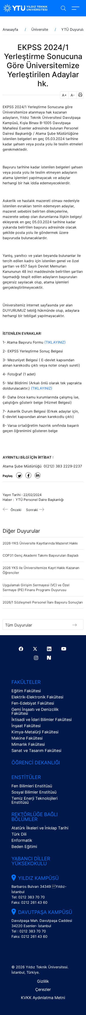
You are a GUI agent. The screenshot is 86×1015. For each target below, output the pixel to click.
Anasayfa (10, 29)
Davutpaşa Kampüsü (45, 912)
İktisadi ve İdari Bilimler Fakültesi (41, 719)
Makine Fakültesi (27, 738)
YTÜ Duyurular (73, 29)
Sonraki (32, 510)
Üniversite (39, 29)
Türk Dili (18, 834)
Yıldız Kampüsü (38, 878)
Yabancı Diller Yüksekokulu (30, 861)
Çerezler (43, 989)
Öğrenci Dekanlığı (35, 762)
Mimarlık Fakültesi (28, 744)
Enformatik (21, 840)
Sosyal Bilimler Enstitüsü (33, 792)
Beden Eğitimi (24, 846)
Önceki (16, 510)
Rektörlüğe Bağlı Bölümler (34, 816)
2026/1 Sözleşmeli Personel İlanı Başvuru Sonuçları (43, 602)
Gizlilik (43, 981)
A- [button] (73, 95)
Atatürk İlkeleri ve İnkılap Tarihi (39, 828)
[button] (79, 95)
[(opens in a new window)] (19, 475)
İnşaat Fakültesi (26, 725)
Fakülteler (26, 682)
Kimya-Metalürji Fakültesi (34, 732)
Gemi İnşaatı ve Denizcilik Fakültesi (35, 711)
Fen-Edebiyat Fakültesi (32, 703)
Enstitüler (26, 777)
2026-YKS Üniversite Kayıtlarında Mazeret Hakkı (40, 543)
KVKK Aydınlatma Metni (43, 997)
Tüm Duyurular (18, 625)
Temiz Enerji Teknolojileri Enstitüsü (34, 800)
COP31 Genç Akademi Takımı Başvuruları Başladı (41, 555)
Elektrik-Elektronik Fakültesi (37, 697)
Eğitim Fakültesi (26, 690)
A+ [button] (64, 95)
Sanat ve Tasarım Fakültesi (36, 750)
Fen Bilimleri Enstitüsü (31, 786)
